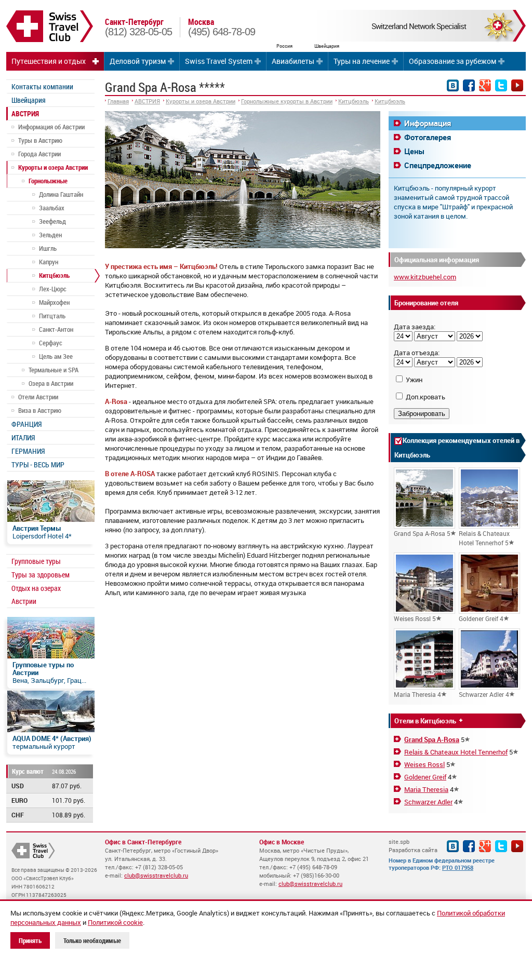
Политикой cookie (115, 922)
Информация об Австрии (51, 126)
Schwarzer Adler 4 (484, 694)
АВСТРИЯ (25, 113)
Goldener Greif (425, 777)
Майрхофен (54, 302)
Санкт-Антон (56, 329)
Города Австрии (39, 153)
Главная (118, 101)
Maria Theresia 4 (417, 694)
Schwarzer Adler (428, 801)
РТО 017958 (457, 867)
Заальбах (51, 207)
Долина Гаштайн (61, 194)
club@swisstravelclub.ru (156, 875)
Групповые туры (36, 561)
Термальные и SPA (53, 369)
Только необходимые (92, 940)
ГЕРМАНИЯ (28, 451)
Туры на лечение (362, 61)
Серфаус (50, 342)
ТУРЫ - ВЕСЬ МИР (37, 464)
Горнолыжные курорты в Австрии (286, 101)
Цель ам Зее (56, 356)
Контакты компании (42, 86)
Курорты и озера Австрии (53, 167)
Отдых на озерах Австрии (36, 594)
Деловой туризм (138, 61)
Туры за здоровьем (40, 575)
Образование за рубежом (452, 61)
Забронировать (421, 414)
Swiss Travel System (218, 61)
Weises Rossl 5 (415, 618)
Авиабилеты (293, 61)
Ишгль (48, 248)
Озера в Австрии (51, 383)
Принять (30, 940)
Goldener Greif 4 (481, 618)
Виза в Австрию (39, 410)
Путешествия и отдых (48, 61)
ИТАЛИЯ (23, 437)
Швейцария (28, 100)
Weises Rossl (424, 764)
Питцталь (52, 315)
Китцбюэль (54, 275)
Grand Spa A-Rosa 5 (422, 533)
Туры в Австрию (40, 140)
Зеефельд (52, 221)
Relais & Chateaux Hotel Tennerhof (456, 752)
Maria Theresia (426, 789)
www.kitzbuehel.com (425, 276)
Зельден (50, 234)
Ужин (414, 379)
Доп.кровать (425, 396)
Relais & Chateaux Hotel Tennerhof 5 (484, 538)
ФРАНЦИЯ (26, 424)
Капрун (48, 261)
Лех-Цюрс (52, 288)
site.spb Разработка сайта (413, 846)
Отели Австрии (38, 396)
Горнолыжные (48, 180)
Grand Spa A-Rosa (431, 739)
